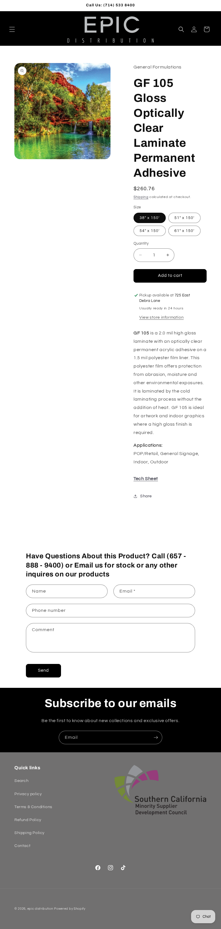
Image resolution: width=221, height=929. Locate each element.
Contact (22, 846)
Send (43, 670)
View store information (161, 317)
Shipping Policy (29, 833)
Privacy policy (28, 794)
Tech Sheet (146, 478)
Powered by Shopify (69, 908)
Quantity (141, 243)
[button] (12, 29)
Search (21, 781)
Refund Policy (27, 820)
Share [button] (146, 496)
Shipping (141, 197)
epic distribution (40, 908)
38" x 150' (150, 218)
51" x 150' (184, 218)
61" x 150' (184, 231)
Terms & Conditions (33, 807)
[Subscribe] (155, 737)
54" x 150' (150, 231)
